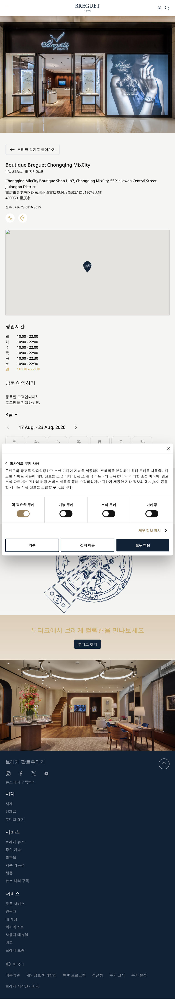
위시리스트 (14, 926)
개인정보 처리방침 (41, 975)
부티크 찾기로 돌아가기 (36, 149)
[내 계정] (159, 8)
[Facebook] (21, 773)
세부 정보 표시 (150, 530)
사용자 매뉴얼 (16, 934)
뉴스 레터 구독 (17, 880)
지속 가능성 (15, 865)
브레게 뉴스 (15, 841)
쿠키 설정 (139, 975)
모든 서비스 (15, 903)
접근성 (97, 975)
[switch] (65, 513)
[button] (87, 266)
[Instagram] (8, 773)
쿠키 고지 (117, 975)
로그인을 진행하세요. (22, 402)
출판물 (10, 857)
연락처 (10, 911)
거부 (32, 545)
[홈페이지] (87, 8)
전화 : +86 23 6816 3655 (23, 207)
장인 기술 (13, 849)
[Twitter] (33, 773)
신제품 (10, 811)
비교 (9, 942)
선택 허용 (87, 545)
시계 (9, 803)
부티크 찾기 (87, 644)
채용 (9, 872)
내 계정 (11, 919)
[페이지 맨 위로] (164, 763)
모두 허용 (143, 545)
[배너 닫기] (168, 448)
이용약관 (12, 975)
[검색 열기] (167, 8)
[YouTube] (46, 773)
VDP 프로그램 (74, 975)
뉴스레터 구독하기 (20, 781)
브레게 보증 (15, 950)
